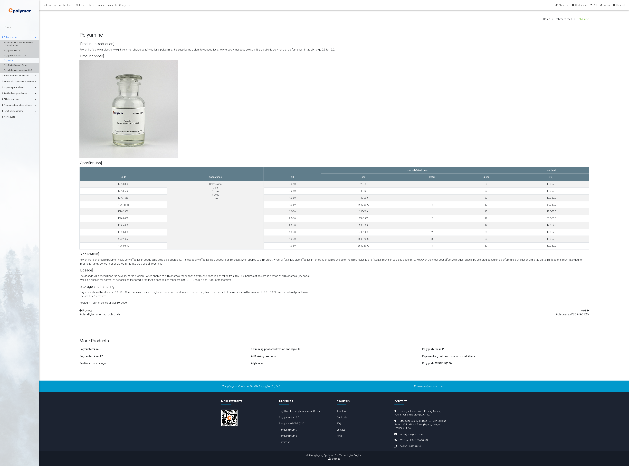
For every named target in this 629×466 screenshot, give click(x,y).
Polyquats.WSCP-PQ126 (15, 55)
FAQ (339, 423)
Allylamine (257, 363)
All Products (9, 116)
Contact (341, 429)
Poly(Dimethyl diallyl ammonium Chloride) (301, 411)
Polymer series (563, 19)
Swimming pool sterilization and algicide (275, 349)
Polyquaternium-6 (90, 349)
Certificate (342, 417)
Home (546, 19)
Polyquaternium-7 (288, 429)
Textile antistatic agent (93, 363)
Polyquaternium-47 (91, 356)
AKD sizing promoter (263, 356)
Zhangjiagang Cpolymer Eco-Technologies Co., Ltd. (335, 455)
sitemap (335, 458)
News (339, 435)
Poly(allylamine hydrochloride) (18, 70)
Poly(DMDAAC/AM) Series (16, 65)
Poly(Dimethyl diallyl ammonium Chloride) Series (18, 44)
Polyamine (8, 60)
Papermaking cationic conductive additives (448, 356)
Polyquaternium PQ (12, 50)
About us (341, 411)
